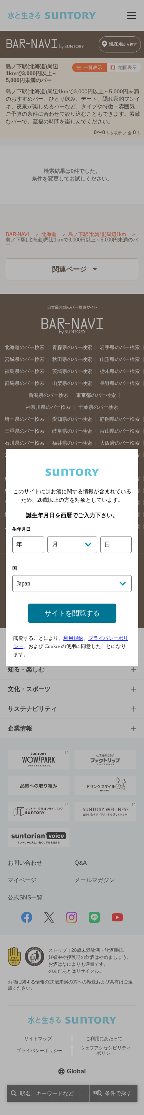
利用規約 (73, 638)
